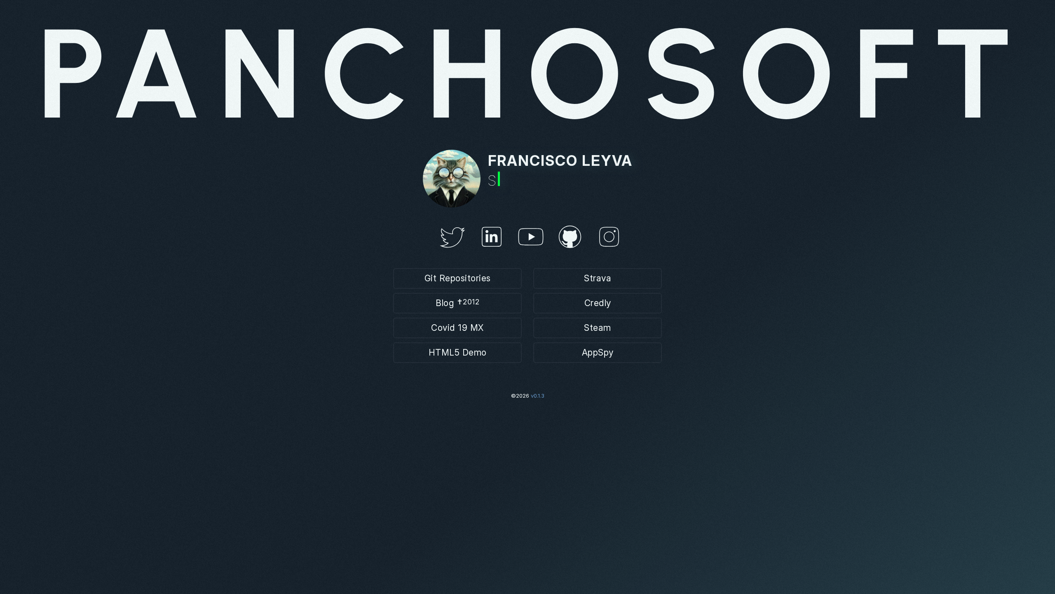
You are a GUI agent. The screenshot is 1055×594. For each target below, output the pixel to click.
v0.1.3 (537, 395)
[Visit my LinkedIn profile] (491, 251)
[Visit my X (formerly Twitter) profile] (452, 251)
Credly (597, 303)
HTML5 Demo (458, 352)
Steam (597, 328)
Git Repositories (457, 278)
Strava (597, 278)
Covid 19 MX (457, 328)
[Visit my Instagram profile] (609, 251)
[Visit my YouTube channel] (530, 251)
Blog (457, 302)
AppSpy (598, 352)
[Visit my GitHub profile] (569, 251)
